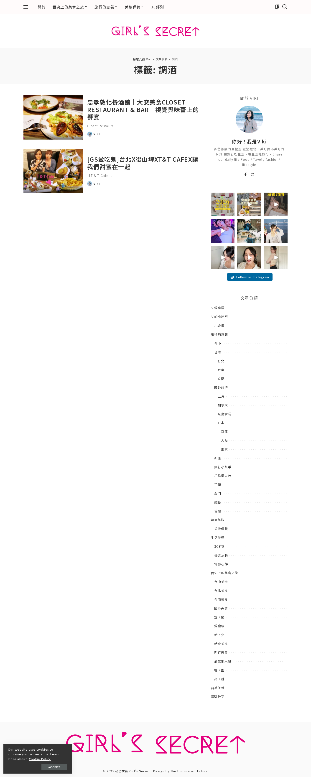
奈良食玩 (224, 414)
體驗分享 (217, 696)
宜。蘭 (219, 617)
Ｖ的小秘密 (219, 316)
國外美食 (221, 608)
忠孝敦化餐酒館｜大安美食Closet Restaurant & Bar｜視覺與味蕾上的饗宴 (143, 109)
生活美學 (217, 537)
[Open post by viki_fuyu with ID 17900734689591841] (223, 204)
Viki (97, 134)
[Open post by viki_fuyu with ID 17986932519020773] (223, 257)
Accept (54, 767)
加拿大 (223, 405)
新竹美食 (221, 652)
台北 (221, 361)
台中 (217, 343)
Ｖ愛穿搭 (217, 308)
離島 (217, 502)
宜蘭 (221, 378)
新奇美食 (221, 643)
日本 (221, 422)
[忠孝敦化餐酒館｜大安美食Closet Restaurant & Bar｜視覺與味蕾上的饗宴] (53, 117)
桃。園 (219, 670)
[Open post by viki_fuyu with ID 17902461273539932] (276, 257)
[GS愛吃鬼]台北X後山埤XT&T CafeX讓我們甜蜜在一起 (142, 163)
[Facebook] (245, 174)
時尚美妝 (217, 519)
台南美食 (221, 599)
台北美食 (221, 590)
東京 (224, 449)
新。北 (219, 634)
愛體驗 (219, 626)
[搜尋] (285, 7)
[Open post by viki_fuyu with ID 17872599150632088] (276, 204)
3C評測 (219, 546)
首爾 (217, 511)
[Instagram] (252, 174)
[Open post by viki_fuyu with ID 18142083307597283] (223, 231)
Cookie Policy (40, 759)
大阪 (224, 440)
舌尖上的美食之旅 (224, 573)
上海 (221, 396)
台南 (221, 369)
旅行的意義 (219, 334)
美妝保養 (221, 528)
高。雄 (219, 679)
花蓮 (217, 484)
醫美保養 (217, 687)
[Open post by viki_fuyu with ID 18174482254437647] (276, 231)
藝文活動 (221, 555)
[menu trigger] (28, 7)
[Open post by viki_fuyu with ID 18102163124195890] (249, 204)
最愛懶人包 (222, 661)
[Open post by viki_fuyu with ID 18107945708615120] (249, 231)
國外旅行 (221, 387)
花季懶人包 (222, 475)
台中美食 (221, 581)
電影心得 (221, 564)
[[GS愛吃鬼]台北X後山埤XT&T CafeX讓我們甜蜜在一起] (53, 171)
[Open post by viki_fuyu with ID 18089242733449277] (249, 257)
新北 (217, 458)
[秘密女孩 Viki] (156, 30)
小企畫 (219, 325)
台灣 (217, 352)
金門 (217, 493)
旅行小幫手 (222, 467)
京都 (224, 431)
